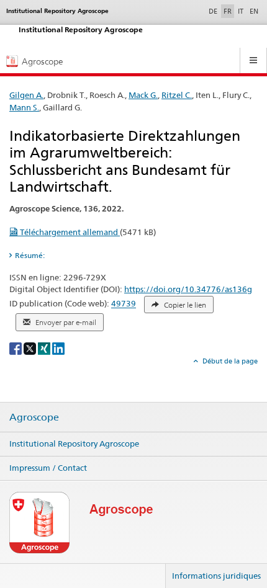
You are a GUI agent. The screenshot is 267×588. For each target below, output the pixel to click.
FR (228, 11)
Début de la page (229, 361)
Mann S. (24, 107)
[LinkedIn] (58, 348)
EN (254, 11)
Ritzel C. (176, 95)
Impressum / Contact (48, 468)
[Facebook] (16, 348)
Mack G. (143, 95)
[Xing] (45, 348)
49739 (123, 304)
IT (240, 11)
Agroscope (34, 417)
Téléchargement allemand (69, 232)
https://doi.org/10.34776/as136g (188, 289)
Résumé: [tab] (30, 255)
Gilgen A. (26, 95)
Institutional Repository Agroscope (74, 443)
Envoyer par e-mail (65, 322)
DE (214, 11)
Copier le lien (184, 305)
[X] (31, 348)
